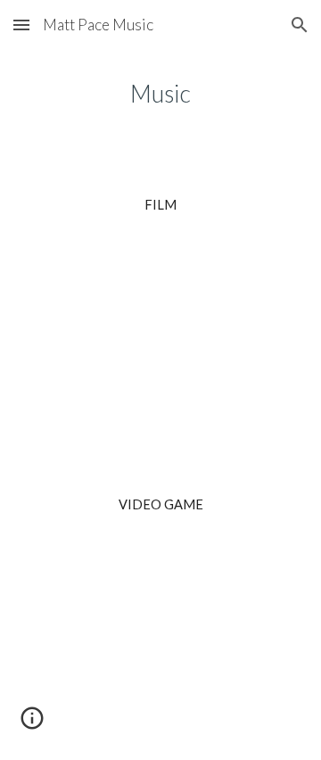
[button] (21, 24)
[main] (160, 93)
